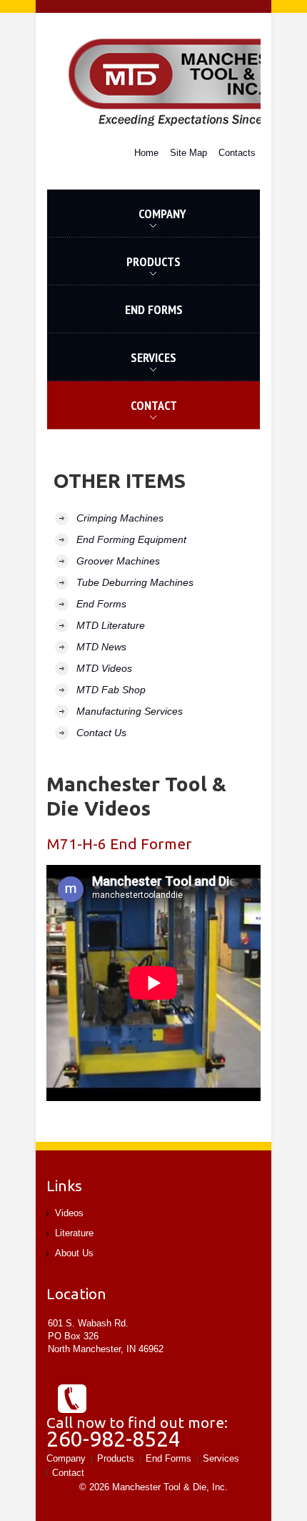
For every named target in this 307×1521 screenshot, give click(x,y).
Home (146, 152)
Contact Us (101, 732)
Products (114, 269)
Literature (74, 1233)
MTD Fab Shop (111, 689)
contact (112, 413)
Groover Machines (118, 561)
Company (116, 221)
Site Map (188, 152)
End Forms (154, 309)
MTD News (101, 646)
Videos (69, 1213)
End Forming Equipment (131, 539)
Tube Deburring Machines (134, 582)
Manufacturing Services (129, 711)
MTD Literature (110, 625)
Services (111, 365)
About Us (74, 1253)
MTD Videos (104, 668)
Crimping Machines (119, 518)
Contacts (237, 152)
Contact (68, 1472)
